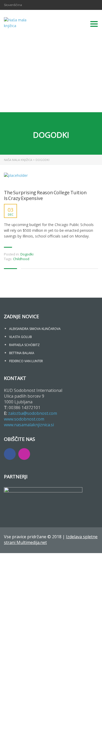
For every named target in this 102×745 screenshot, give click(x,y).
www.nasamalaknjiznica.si (29, 425)
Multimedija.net (31, 542)
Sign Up (29, 736)
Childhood (21, 258)
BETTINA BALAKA (21, 353)
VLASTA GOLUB (20, 337)
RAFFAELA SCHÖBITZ (24, 345)
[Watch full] (16, 179)
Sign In (42, 736)
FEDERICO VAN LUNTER (26, 361)
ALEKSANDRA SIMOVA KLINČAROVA (35, 329)
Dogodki (26, 254)
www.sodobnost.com (24, 419)
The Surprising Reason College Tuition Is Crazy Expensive (45, 195)
